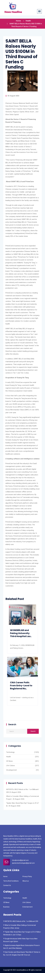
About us (25, 881)
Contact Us (7, 885)
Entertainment (27, 907)
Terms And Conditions (11, 881)
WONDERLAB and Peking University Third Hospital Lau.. (21, 633)
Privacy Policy (27, 876)
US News (9, 761)
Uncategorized (11, 770)
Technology (10, 752)
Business (6, 907)
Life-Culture (10, 766)
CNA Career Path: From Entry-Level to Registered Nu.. (21, 685)
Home (18, 21)
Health (28, 21)
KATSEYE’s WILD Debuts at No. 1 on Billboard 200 (21, 921)
